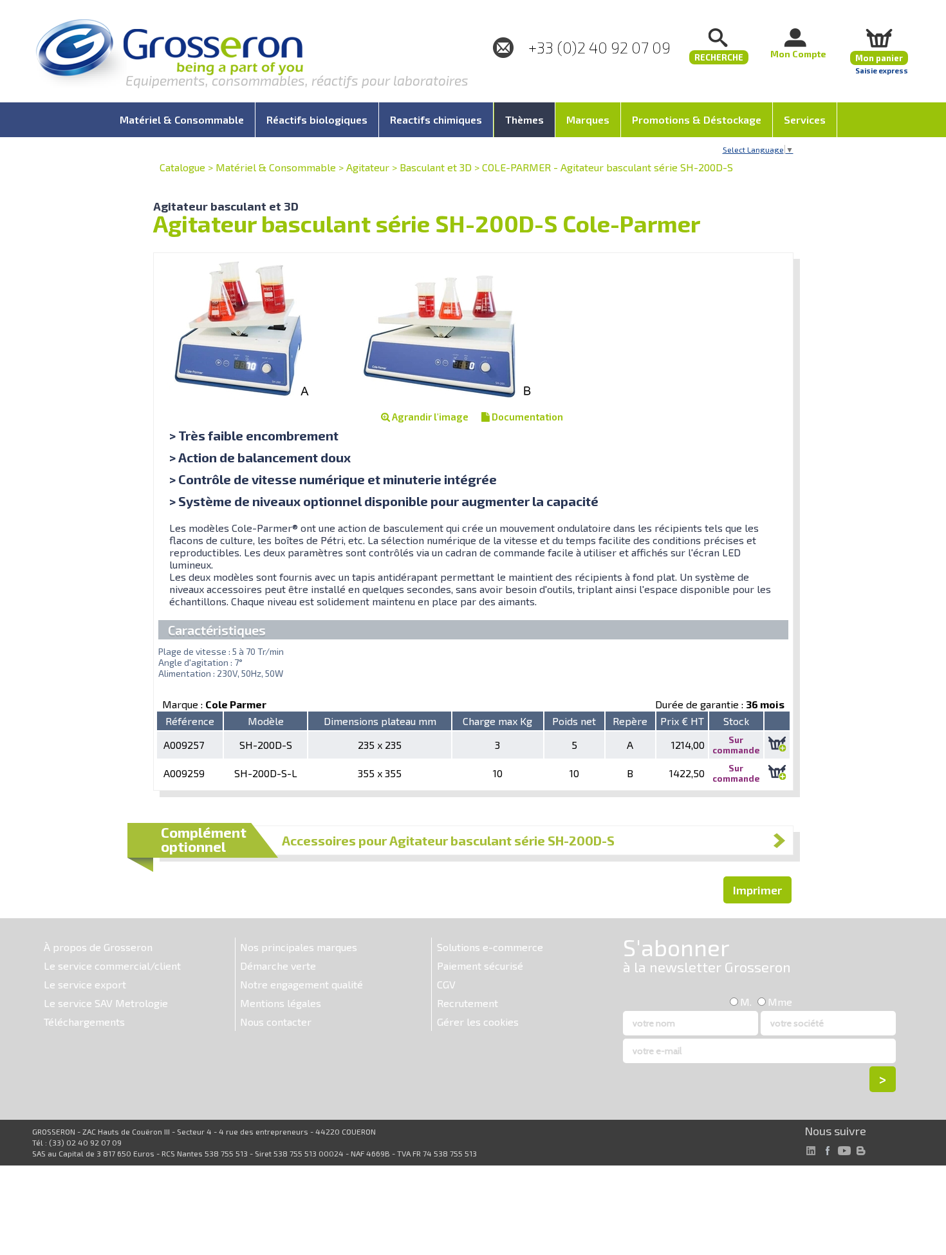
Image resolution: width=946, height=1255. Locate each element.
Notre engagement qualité (301, 984)
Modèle (266, 721)
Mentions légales (280, 1003)
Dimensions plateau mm (380, 721)
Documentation (526, 416)
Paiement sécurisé (480, 965)
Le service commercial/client (112, 965)
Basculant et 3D (436, 167)
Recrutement (467, 1003)
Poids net (574, 721)
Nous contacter (275, 1021)
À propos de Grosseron (98, 947)
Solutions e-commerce (490, 947)
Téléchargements (84, 1021)
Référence (189, 721)
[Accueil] (169, 54)
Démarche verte (278, 965)
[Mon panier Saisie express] (879, 37)
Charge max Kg (497, 721)
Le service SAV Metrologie (106, 1003)
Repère (630, 721)
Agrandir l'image (429, 416)
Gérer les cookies (478, 1021)
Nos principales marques (298, 947)
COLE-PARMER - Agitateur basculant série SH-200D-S (607, 167)
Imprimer (757, 890)
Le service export (85, 984)
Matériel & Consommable (276, 167)
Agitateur (367, 167)
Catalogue (182, 167)
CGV (446, 984)
